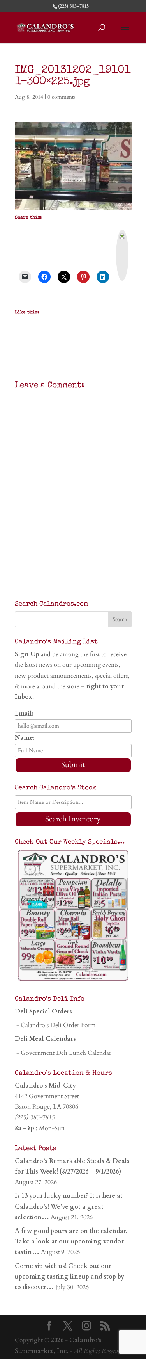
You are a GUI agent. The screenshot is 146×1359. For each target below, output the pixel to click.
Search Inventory (73, 819)
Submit (73, 764)
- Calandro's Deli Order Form (55, 1025)
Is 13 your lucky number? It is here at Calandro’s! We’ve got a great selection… (69, 1206)
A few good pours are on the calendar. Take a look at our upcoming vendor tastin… (71, 1241)
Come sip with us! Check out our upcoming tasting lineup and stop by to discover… (69, 1276)
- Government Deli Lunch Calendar (63, 1053)
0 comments (61, 97)
